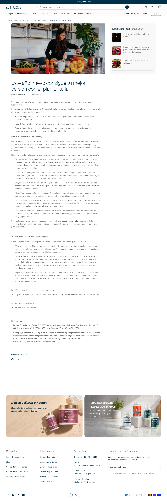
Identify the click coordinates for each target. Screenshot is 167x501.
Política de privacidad (49, 471)
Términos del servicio (49, 476)
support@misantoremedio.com (87, 465)
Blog (145, 13)
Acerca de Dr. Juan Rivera (17, 471)
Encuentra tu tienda (48, 462)
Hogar (8, 20)
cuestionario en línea (71, 221)
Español (155, 14)
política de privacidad (146, 473)
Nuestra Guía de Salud (20, 20)
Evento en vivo (46, 481)
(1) (95, 144)
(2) (76, 259)
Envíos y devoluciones (49, 466)
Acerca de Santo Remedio (17, 466)
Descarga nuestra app (15, 476)
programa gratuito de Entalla (65, 294)
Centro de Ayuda (131, 13)
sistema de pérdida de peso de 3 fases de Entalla (35, 109)
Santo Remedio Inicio (15, 457)
